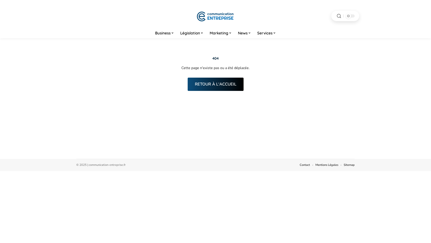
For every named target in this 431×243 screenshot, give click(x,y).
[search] (339, 16)
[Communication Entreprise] (215, 16)
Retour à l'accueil (215, 84)
